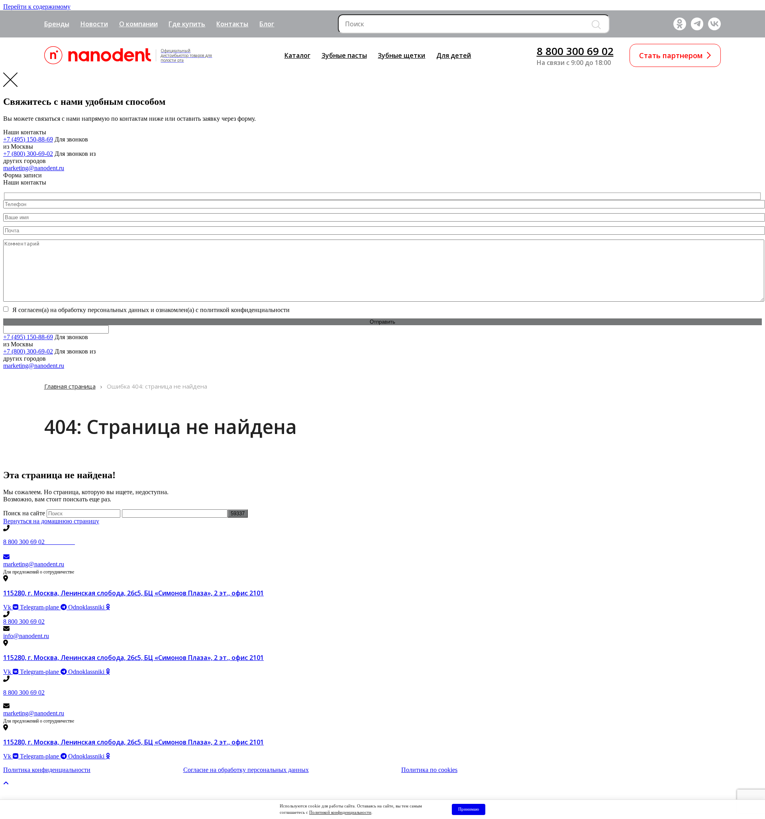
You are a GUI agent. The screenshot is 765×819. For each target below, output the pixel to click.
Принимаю (468, 809)
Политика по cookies (429, 769)
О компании (138, 24)
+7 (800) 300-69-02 (28, 153)
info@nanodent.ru (26, 635)
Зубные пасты (344, 55)
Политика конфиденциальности (46, 769)
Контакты (232, 24)
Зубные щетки (401, 55)
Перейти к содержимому (37, 6)
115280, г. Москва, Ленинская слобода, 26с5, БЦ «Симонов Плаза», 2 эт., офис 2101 (133, 593)
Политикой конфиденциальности (340, 812)
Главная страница (70, 386)
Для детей (453, 55)
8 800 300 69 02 (575, 51)
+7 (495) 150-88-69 (28, 139)
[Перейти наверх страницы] (6, 783)
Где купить (187, 24)
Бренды (56, 24)
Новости (94, 24)
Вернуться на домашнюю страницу (51, 521)
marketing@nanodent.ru (33, 168)
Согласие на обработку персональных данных (246, 769)
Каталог (297, 55)
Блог (266, 24)
